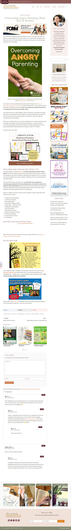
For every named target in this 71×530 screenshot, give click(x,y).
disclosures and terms (23, 100)
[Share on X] (1, 265)
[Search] (65, 60)
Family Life (28, 15)
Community (54, 6)
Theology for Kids (61, 6)
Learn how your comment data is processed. (30, 389)
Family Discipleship (35, 313)
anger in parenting (7, 313)
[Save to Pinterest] (1, 267)
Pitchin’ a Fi (15, 301)
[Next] (45, 337)
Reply (43, 394)
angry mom (14, 313)
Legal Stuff (21, 528)
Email (27, 378)
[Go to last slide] (5, 337)
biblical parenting (21, 313)
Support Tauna (7, 528)
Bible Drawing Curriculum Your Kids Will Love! (37, 319)
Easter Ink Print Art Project (9, 319)
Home (21, 15)
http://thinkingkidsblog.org (31, 418)
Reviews (42, 313)
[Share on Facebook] (1, 263)
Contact (12, 528)
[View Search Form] (67, 7)
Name (7, 378)
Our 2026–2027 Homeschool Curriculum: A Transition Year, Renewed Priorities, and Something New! (58, 203)
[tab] (24, 349)
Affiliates (16, 528)
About (3, 528)
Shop (37, 6)
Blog (24, 15)
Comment (7, 361)
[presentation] (9, 335)
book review (28, 313)
